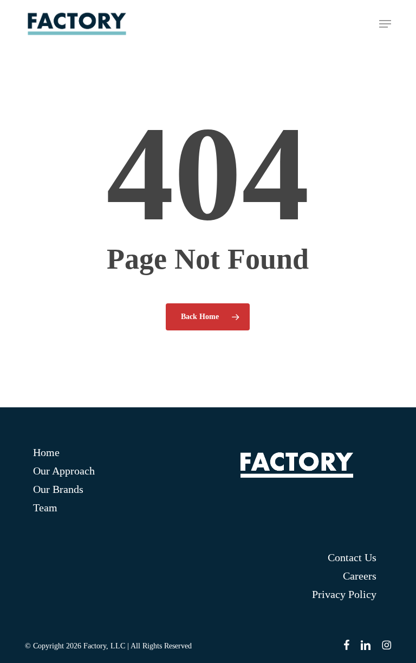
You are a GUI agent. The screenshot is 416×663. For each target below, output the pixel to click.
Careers (359, 576)
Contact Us (352, 557)
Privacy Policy (344, 594)
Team (45, 508)
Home (46, 452)
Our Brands (58, 489)
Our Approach (64, 471)
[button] (385, 23)
